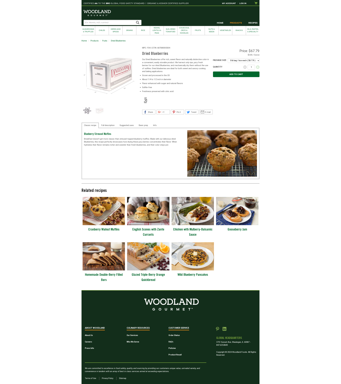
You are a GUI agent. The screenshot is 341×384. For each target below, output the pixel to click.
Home (220, 22)
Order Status (174, 335)
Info (155, 125)
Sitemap (122, 378)
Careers (88, 342)
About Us (89, 335)
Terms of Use (90, 378)
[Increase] (257, 67)
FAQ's (171, 342)
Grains (129, 30)
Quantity (217, 67)
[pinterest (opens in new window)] (217, 330)
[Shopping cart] (255, 3)
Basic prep (143, 125)
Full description (108, 125)
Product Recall (175, 355)
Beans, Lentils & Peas (157, 30)
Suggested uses (127, 125)
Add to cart (236, 74)
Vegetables (225, 30)
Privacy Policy (107, 378)
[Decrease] (245, 67)
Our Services (132, 335)
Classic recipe (90, 125)
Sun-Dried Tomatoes (170, 30)
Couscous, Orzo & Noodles (184, 30)
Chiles (102, 30)
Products (236, 22)
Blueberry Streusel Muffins (97, 134)
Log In (242, 3)
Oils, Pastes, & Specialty (253, 30)
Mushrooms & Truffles (88, 30)
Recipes (252, 22)
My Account (229, 3)
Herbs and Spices (116, 30)
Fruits (198, 30)
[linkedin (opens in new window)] (224, 330)
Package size (219, 60)
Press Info (89, 348)
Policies (172, 348)
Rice (143, 30)
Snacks (239, 30)
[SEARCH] (137, 22)
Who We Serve (133, 342)
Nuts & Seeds (211, 30)
